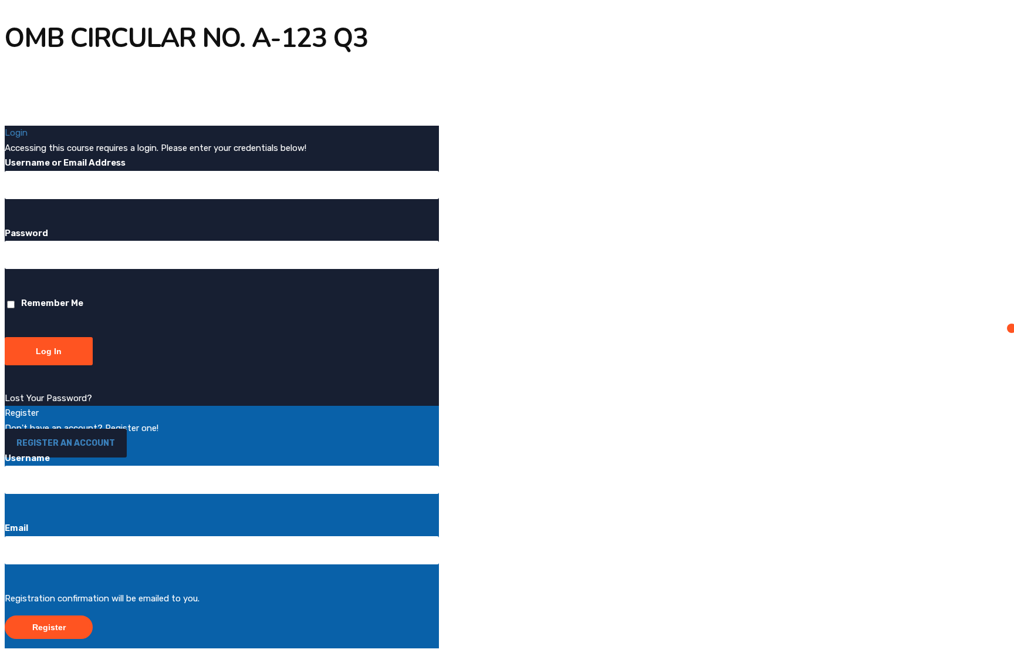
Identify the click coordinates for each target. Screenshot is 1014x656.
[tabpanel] (474, 86)
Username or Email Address (65, 162)
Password (26, 233)
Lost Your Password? (48, 398)
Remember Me (51, 303)
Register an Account (65, 443)
